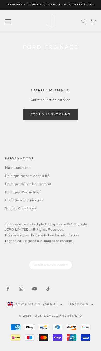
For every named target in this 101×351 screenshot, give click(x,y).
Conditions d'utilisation (24, 200)
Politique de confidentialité (27, 176)
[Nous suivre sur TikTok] (48, 288)
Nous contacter (17, 167)
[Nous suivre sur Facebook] (7, 288)
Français (79, 304)
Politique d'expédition (23, 192)
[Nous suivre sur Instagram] (21, 288)
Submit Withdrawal (21, 208)
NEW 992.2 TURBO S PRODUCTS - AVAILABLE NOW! (50, 4)
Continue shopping (51, 114)
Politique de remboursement (28, 184)
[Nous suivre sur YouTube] (34, 288)
